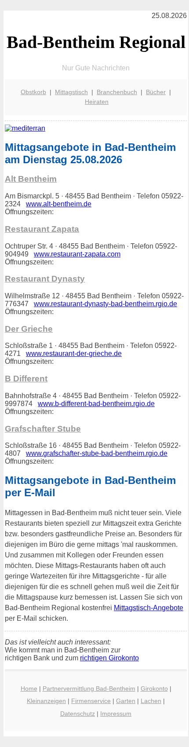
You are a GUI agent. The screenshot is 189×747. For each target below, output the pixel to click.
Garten (125, 700)
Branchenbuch (117, 91)
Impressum (115, 713)
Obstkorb (33, 91)
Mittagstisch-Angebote (148, 608)
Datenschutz (77, 713)
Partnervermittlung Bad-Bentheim (89, 688)
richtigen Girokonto (109, 658)
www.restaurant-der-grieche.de (74, 353)
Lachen (151, 700)
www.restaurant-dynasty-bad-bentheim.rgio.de (105, 304)
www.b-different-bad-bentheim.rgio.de (96, 403)
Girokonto (154, 688)
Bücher (156, 91)
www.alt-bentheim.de (58, 204)
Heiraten (97, 101)
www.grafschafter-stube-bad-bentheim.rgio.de (96, 453)
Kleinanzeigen (46, 700)
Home (29, 688)
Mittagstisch (71, 91)
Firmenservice (91, 700)
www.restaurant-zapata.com (77, 254)
